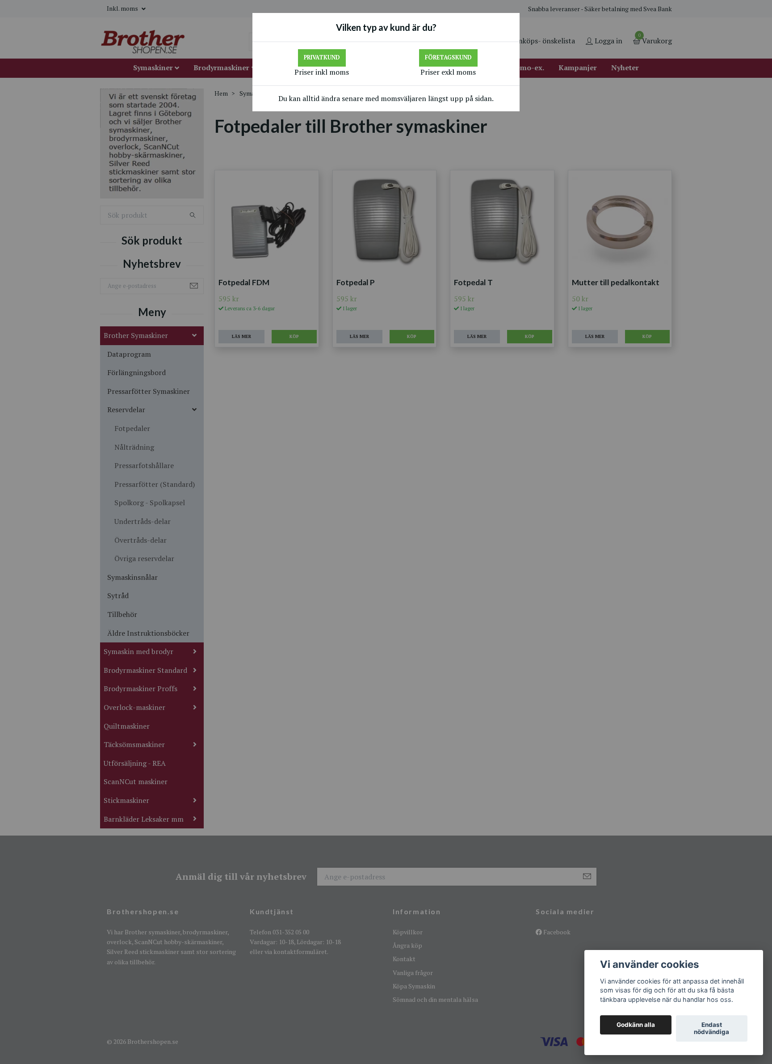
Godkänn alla (636, 1025)
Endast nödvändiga (711, 1029)
